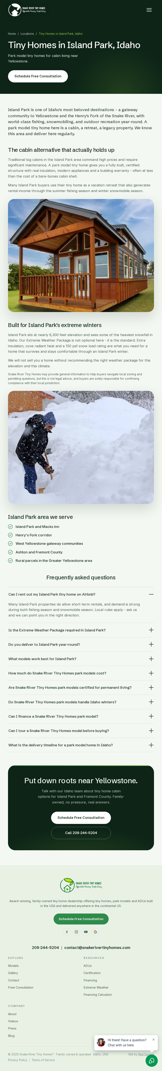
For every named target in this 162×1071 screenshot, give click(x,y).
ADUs (88, 965)
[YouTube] (85, 931)
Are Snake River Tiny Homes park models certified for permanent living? (70, 687)
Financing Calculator (98, 994)
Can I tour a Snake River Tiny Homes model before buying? (58, 730)
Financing (90, 980)
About (12, 1014)
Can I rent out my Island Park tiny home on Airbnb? (51, 594)
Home (12, 33)
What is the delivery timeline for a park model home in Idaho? (60, 745)
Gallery (13, 973)
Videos (13, 1021)
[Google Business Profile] (95, 931)
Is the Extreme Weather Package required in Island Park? (57, 630)
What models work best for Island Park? (42, 659)
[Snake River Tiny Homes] (27, 10)
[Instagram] (76, 931)
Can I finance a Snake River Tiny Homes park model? (53, 716)
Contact (13, 980)
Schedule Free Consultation (38, 76)
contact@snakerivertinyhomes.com (97, 947)
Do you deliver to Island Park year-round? (44, 644)
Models (13, 965)
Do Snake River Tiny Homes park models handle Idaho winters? (62, 702)
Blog (11, 1035)
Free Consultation (20, 987)
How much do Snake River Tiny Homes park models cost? (57, 673)
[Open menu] (149, 10)
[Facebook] (66, 931)
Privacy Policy (17, 1060)
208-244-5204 (45, 947)
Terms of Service (43, 1060)
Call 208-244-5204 (81, 833)
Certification (92, 973)
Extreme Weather (96, 987)
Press (12, 1028)
